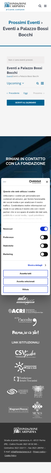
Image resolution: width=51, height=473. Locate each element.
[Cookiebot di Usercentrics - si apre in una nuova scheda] (30, 182)
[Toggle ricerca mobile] (40, 5)
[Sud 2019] (25, 367)
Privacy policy (39, 451)
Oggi (25, 93)
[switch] (44, 237)
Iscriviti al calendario (25, 102)
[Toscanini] (25, 379)
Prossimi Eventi (24, 22)
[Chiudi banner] (47, 182)
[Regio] (38, 391)
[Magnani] (18, 410)
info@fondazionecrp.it (21, 451)
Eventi (9, 76)
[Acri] (25, 311)
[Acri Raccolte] (26, 321)
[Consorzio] (17, 391)
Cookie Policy (10, 455)
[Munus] (37, 410)
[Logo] (25, 427)
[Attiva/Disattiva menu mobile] (45, 5)
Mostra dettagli (35, 265)
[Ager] (25, 300)
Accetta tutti (25, 273)
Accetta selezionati (26, 281)
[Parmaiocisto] (25, 332)
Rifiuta (25, 289)
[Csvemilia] (25, 354)
